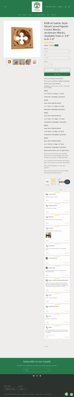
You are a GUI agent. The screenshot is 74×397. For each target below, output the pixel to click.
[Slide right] (39, 62)
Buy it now (57, 74)
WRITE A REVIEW (67, 182)
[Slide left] (5, 62)
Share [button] (47, 346)
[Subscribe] (48, 370)
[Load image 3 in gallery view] (22, 62)
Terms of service (39, 394)
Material (46, 48)
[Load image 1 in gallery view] (9, 62)
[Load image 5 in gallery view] (34, 62)
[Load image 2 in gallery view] (15, 62)
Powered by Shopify (17, 394)
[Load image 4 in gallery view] (28, 62)
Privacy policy (32, 394)
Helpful (47, 200)
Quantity (46, 61)
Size (45, 55)
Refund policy (25, 394)
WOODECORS (10, 394)
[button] (5, 6)
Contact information (47, 394)
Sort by (61, 189)
